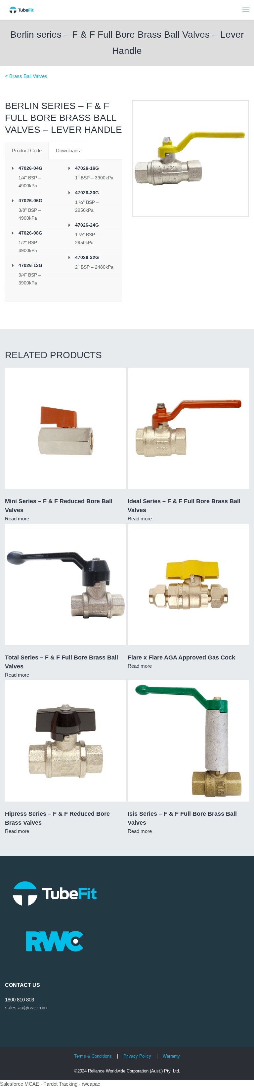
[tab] (27, 151)
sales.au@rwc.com (26, 1007)
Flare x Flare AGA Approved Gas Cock (181, 657)
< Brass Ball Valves (26, 76)
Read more (17, 518)
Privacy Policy (137, 1056)
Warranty (171, 1056)
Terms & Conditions (93, 1056)
